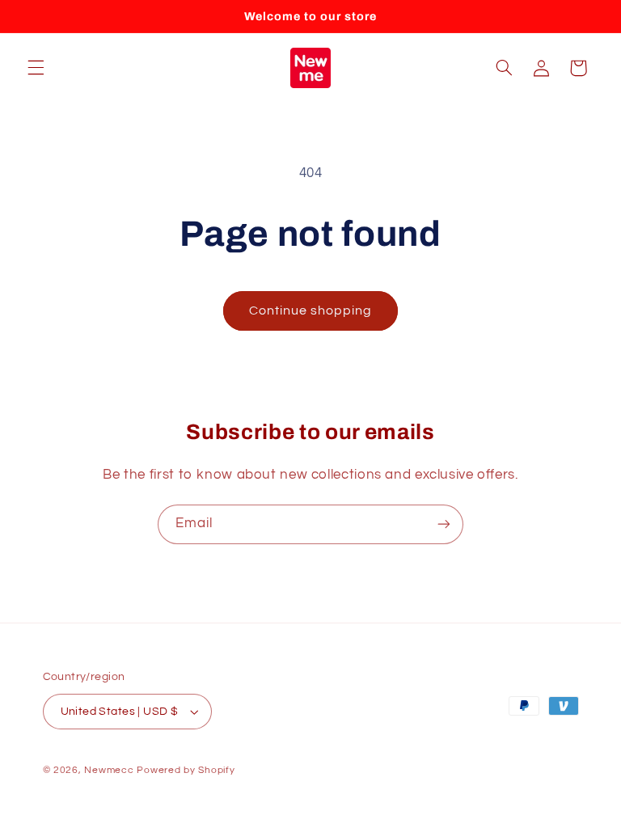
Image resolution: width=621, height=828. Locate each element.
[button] (35, 68)
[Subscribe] (444, 524)
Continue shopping (311, 310)
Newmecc (108, 770)
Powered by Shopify (185, 770)
